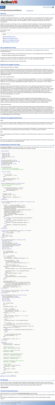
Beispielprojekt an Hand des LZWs (11, 41)
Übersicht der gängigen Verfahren (11, 38)
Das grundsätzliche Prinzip (9, 36)
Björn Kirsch (31, 10)
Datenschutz (7, 403)
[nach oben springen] (54, 13)
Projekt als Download (6, 375)
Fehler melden (14, 403)
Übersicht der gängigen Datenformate (11, 40)
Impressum (3, 403)
